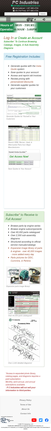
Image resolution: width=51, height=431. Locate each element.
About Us (25, 409)
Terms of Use (25, 404)
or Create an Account (23, 42)
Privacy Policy (25, 400)
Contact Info (25, 413)
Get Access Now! (19, 156)
